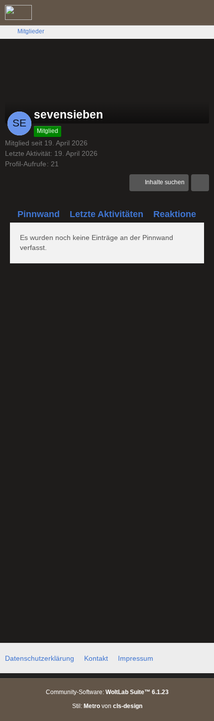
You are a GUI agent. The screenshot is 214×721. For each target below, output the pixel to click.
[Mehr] (200, 182)
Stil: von (107, 706)
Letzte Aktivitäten (106, 214)
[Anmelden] (176, 12)
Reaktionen (177, 214)
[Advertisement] (107, 385)
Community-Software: (107, 692)
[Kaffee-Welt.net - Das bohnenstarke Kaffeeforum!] (18, 12)
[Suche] (151, 12)
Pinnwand (38, 214)
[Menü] (201, 12)
